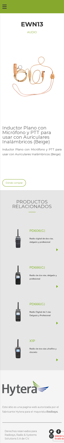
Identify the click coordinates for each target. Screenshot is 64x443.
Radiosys (52, 411)
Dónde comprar (14, 182)
